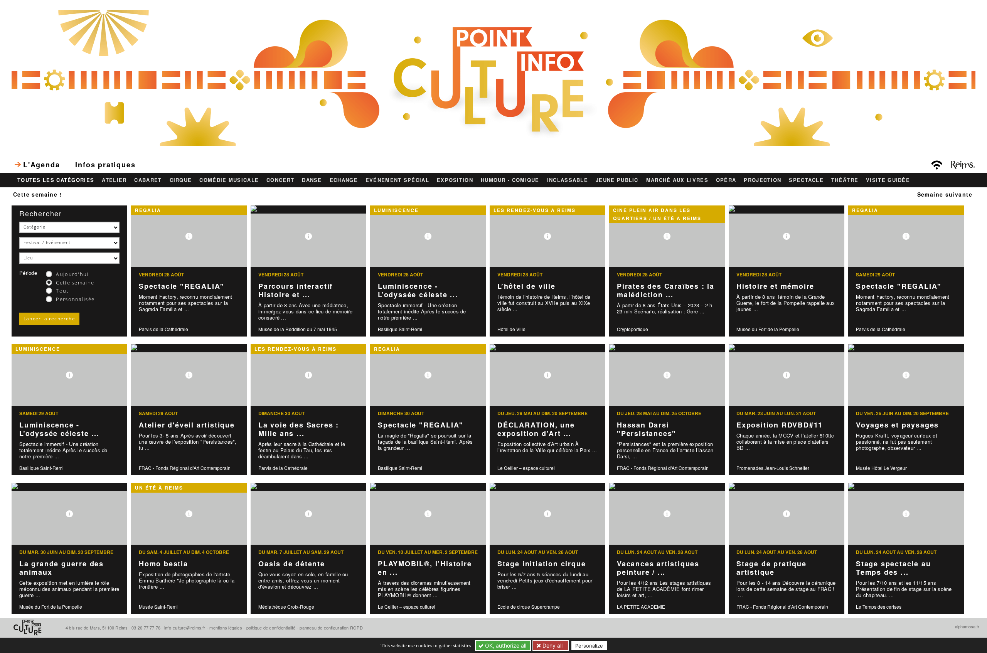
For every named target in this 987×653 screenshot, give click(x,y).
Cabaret (148, 180)
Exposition (455, 180)
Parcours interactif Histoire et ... (295, 290)
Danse (312, 180)
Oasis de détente (291, 564)
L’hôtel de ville (526, 286)
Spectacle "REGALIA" (181, 286)
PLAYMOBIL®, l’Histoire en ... (425, 568)
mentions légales (225, 627)
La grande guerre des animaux (61, 568)
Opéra (726, 180)
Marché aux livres (677, 180)
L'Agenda (41, 164)
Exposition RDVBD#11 (779, 425)
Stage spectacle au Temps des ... (893, 568)
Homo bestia (163, 564)
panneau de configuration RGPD (331, 627)
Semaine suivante (944, 194)
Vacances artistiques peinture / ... (658, 568)
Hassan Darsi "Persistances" (646, 429)
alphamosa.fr (967, 626)
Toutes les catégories (55, 180)
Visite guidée (888, 180)
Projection (762, 180)
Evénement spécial (397, 180)
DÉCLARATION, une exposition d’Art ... (536, 429)
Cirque (181, 180)
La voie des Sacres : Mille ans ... (298, 429)
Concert (280, 180)
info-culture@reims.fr (184, 627)
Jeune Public (617, 180)
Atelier (114, 180)
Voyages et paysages (897, 425)
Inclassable (567, 180)
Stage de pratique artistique (771, 568)
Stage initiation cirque (541, 564)
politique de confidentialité (271, 627)
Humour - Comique (510, 180)
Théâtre (844, 180)
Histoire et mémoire (775, 286)
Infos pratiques (105, 164)
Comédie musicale (229, 180)
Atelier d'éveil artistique (187, 425)
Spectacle (806, 180)
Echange (344, 180)
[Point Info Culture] (493, 77)
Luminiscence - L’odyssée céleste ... (418, 290)
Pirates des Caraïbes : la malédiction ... (665, 290)
